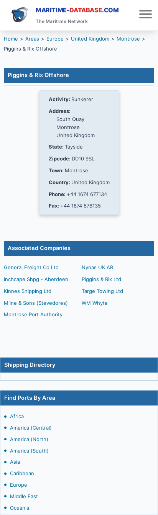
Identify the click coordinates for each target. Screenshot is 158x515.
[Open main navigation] (145, 15)
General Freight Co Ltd (31, 267)
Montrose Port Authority (33, 314)
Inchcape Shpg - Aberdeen (36, 279)
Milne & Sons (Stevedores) (36, 303)
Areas (32, 39)
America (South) (29, 451)
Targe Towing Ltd (102, 291)
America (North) (29, 439)
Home (11, 39)
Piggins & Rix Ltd (101, 279)
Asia (15, 462)
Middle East (24, 496)
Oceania (19, 508)
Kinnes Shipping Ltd (27, 291)
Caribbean (22, 473)
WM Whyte (95, 303)
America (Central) (31, 428)
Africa (17, 416)
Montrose (128, 39)
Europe (18, 485)
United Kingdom (90, 39)
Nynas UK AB (97, 267)
